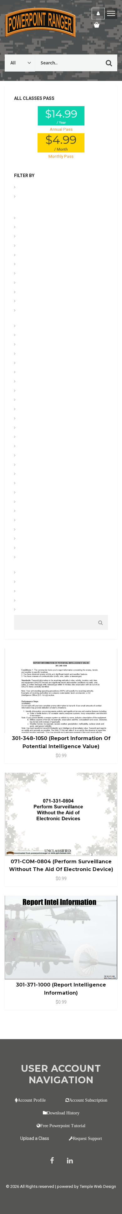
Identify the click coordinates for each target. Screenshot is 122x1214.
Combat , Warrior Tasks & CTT (47, 274)
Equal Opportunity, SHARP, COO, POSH (55, 345)
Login (98, 13)
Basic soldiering (34, 246)
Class (25, 264)
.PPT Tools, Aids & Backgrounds (49, 187)
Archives (27, 218)
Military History (33, 437)
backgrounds (32, 237)
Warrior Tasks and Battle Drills (47, 591)
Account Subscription (88, 1100)
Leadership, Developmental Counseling (55, 382)
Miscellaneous (33, 465)
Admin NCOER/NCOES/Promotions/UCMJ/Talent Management (58, 203)
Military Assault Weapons (43, 428)
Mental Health (32, 419)
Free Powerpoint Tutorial (62, 1125)
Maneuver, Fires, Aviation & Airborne (52, 400)
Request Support (87, 1138)
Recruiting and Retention (42, 511)
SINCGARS (29, 539)
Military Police (32, 456)
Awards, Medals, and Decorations (50, 227)
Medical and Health (37, 409)
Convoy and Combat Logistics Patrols (55, 301)
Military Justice (33, 446)
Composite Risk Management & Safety (55, 292)
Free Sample (31, 363)
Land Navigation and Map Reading (51, 372)
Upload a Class (34, 1138)
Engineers (29, 335)
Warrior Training (34, 601)
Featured (28, 354)
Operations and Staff (39, 483)
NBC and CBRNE (34, 474)
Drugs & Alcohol (34, 326)
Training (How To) (36, 573)
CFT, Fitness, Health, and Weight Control (57, 255)
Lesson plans (32, 391)
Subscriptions (32, 548)
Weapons (28, 610)
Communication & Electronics (47, 283)
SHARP (26, 530)
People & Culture (35, 493)
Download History (63, 1113)
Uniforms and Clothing (40, 582)
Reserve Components (39, 520)
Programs (29, 502)
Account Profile (32, 1100)
